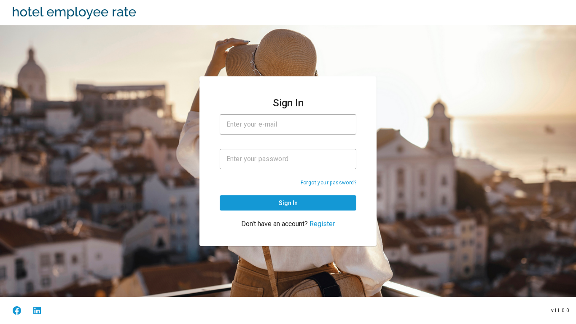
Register (322, 224)
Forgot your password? (328, 183)
